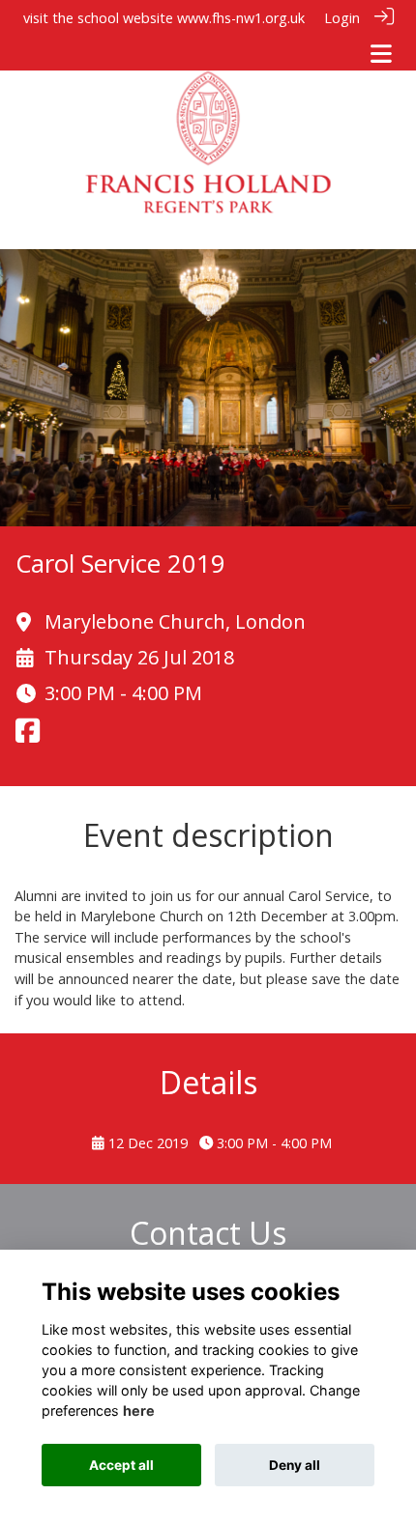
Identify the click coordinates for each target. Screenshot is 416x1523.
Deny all (294, 1465)
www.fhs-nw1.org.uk (241, 18)
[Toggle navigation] (381, 54)
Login (342, 18)
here (139, 1410)
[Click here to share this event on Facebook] (27, 736)
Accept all (121, 1465)
